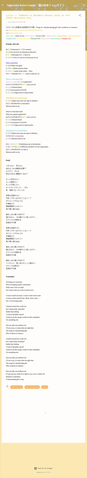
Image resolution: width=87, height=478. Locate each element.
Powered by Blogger (45, 468)
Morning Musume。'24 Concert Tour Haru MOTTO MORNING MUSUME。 (26, 30)
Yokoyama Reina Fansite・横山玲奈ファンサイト (36, 5)
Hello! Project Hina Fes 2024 (15, 33)
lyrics (44, 387)
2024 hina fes (16, 387)
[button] (80, 15)
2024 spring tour (32, 387)
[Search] (84, 6)
